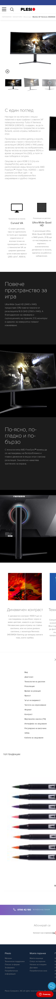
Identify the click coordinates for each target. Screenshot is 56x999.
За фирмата (9, 968)
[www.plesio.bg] (28, 9)
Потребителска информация (11, 972)
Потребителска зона (38, 971)
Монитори (27, 17)
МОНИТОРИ (17, 17)
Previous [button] (3, 84)
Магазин (8, 958)
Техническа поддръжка (14, 961)
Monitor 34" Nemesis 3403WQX (44, 17)
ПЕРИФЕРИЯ (6, 17)
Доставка (34, 968)
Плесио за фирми (12, 964)
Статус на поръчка (37, 961)
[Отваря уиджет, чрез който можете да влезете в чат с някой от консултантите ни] (44, 994)
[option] (13, 84)
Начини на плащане (38, 964)
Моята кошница (36, 958)
